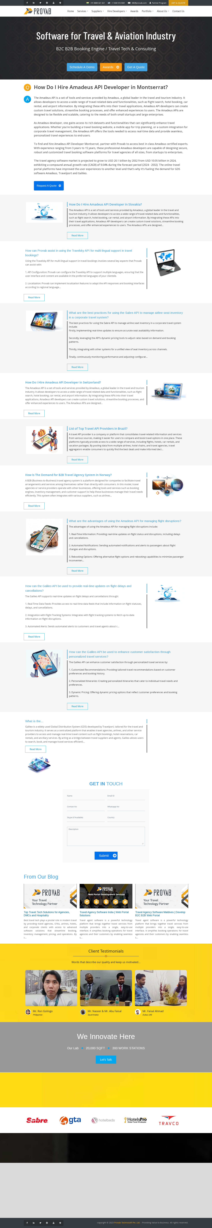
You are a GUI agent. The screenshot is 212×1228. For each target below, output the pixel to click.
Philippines (37, 1014)
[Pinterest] (60, 3)
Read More (77, 235)
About (29, 1181)
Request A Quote (47, 185)
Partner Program (159, 3)
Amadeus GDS (97, 1181)
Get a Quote (178, 2)
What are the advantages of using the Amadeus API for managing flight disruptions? (125, 521)
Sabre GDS (95, 1189)
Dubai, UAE (147, 1014)
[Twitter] (40, 3)
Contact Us (178, 11)
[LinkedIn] (33, 3)
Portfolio (148, 13)
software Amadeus (45, 173)
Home (70, 11)
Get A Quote (136, 67)
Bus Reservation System (62, 1198)
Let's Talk (106, 1060)
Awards (134, 11)
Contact (29, 1185)
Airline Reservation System (63, 1185)
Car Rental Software (59, 1194)
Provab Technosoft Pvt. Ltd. (127, 1222)
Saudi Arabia (93, 1014)
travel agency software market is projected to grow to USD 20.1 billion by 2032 (88, 160)
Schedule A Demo (82, 67)
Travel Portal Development (63, 1181)
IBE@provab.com (139, 3)
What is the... (34, 721)
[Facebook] (27, 3)
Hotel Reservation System (62, 1189)
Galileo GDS (96, 1185)
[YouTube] (53, 3)
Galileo (82, 173)
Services (83, 13)
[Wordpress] (47, 3)
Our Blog (30, 1189)
